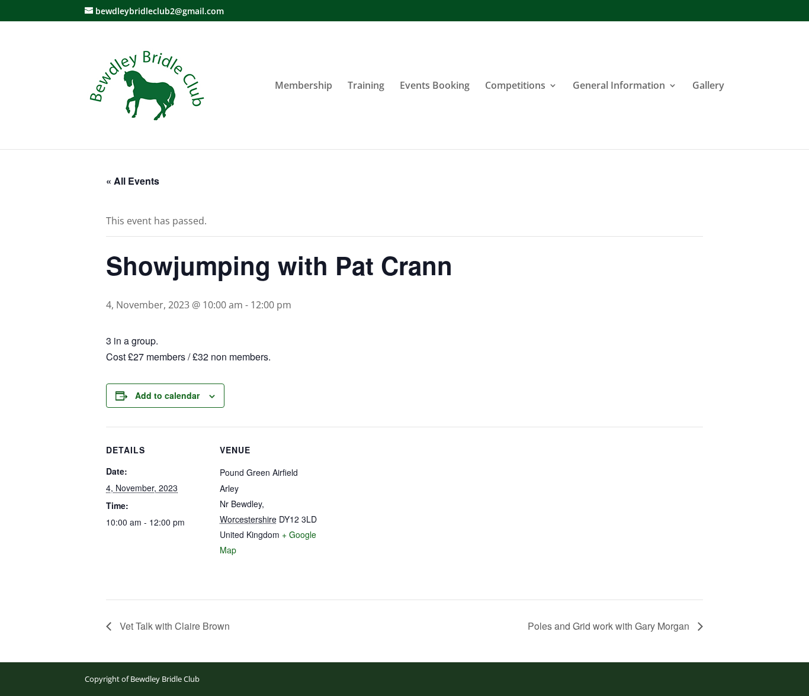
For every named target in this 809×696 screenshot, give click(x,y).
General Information (619, 86)
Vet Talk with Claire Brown (173, 626)
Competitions (515, 86)
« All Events (132, 181)
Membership (303, 86)
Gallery (708, 86)
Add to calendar (167, 395)
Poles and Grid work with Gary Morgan (610, 626)
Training (366, 86)
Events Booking (435, 86)
